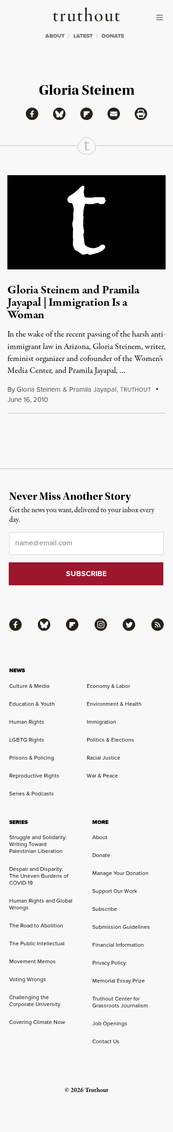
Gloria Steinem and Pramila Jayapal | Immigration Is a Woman (73, 303)
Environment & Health (114, 704)
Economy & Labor (108, 686)
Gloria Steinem (38, 389)
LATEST (83, 36)
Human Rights (26, 722)
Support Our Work (114, 891)
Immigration (101, 722)
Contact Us (105, 1041)
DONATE (112, 36)
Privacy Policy (109, 963)
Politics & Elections (110, 740)
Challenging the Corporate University (34, 1000)
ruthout (135, 390)
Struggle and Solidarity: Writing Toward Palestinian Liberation (38, 844)
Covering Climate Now (37, 1022)
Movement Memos (32, 961)
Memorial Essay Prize (118, 981)
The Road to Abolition (36, 925)
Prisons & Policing (31, 758)
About (99, 837)
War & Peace (102, 776)
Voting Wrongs (27, 979)
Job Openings (109, 1023)
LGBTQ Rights (26, 740)
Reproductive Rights (34, 776)
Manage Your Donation (120, 873)
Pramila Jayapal (92, 389)
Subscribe (104, 909)
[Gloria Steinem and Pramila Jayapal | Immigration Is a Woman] (86, 222)
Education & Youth (32, 704)
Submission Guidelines (121, 927)
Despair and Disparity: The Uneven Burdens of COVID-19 (38, 876)
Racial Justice (103, 758)
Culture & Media (29, 686)
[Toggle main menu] (161, 17)
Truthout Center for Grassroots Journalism (120, 1002)
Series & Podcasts (31, 793)
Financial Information (118, 945)
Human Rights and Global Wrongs (40, 904)
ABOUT (55, 36)
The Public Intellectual (37, 943)
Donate (101, 855)
